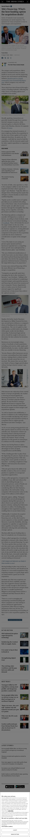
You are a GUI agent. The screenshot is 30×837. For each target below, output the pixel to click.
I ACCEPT (15, 830)
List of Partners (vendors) (7, 826)
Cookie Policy (10, 810)
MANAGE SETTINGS (15, 834)
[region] (15, 814)
